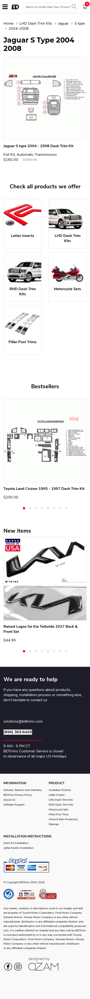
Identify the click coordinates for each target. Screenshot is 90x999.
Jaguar (63, 23)
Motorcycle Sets (58, 809)
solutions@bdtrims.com (23, 722)
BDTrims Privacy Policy (17, 795)
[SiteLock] (28, 894)
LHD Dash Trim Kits (35, 23)
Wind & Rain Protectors (63, 819)
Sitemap (54, 824)
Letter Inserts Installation (18, 848)
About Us (9, 800)
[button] (24, 508)
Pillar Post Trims (59, 814)
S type (80, 23)
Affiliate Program (13, 805)
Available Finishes (60, 790)
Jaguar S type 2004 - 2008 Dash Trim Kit (38, 146)
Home (8, 23)
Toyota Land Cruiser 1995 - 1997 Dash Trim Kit (43, 488)
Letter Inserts (57, 795)
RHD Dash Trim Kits (61, 805)
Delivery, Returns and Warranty (22, 790)
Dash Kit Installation (15, 843)
